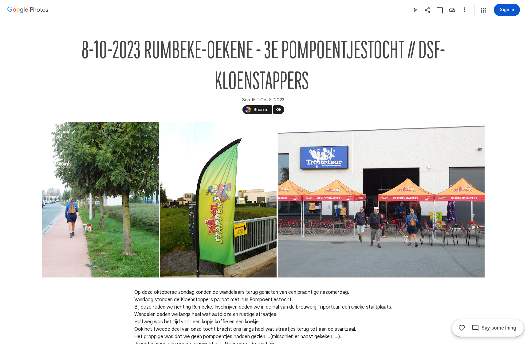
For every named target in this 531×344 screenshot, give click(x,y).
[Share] (427, 10)
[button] (483, 10)
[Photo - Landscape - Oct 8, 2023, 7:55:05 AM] (381, 199)
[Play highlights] (415, 9)
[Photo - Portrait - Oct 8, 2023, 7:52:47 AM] (100, 199)
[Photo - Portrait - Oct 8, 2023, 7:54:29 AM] (218, 199)
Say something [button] (499, 328)
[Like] (462, 328)
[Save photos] (452, 10)
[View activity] (440, 10)
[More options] (464, 10)
